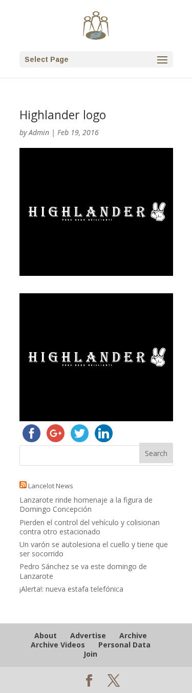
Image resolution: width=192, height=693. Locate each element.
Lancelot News (50, 485)
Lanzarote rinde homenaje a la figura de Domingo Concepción (86, 504)
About (45, 635)
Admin (39, 132)
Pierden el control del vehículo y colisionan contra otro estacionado (89, 526)
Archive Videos (58, 644)
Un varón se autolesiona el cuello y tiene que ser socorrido (93, 548)
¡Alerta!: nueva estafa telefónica (71, 589)
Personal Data (124, 644)
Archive (133, 635)
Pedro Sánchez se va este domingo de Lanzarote (83, 570)
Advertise (88, 635)
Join (90, 654)
